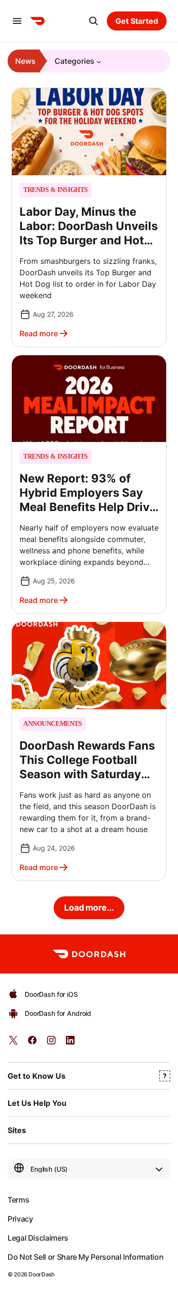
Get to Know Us (37, 1076)
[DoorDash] (37, 21)
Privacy (20, 1219)
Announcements (52, 724)
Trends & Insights (55, 190)
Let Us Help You (37, 1103)
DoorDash (41, 1274)
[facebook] (32, 1043)
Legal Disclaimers (38, 1238)
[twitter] (13, 1043)
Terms (18, 1199)
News (25, 61)
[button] (89, 217)
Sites (17, 1130)
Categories (74, 61)
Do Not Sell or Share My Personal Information (85, 1257)
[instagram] (51, 1043)
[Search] (93, 21)
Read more (38, 333)
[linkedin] (70, 1043)
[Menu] (17, 21)
